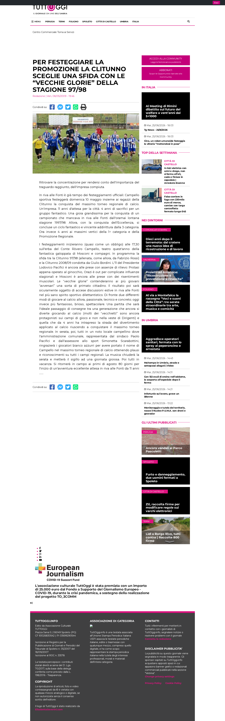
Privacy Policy (153, 683)
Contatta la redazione (158, 638)
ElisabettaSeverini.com (49, 709)
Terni (62, 21)
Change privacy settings (159, 676)
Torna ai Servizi (65, 32)
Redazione (39, 96)
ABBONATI (165, 73)
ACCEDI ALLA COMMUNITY (165, 60)
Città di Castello (106, 21)
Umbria (124, 21)
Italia (135, 21)
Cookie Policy (173, 683)
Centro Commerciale (45, 32)
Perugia (50, 21)
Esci (216, 2)
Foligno (73, 21)
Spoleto (87, 21)
